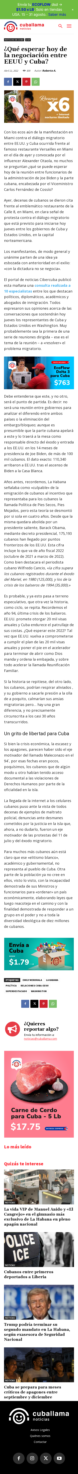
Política (11, 985)
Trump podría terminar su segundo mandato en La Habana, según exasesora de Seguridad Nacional (37, 1332)
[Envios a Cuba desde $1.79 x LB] (39, 969)
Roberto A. (49, 70)
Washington (39, 991)
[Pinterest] (26, 82)
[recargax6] (39, 121)
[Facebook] (8, 82)
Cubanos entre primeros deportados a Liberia (28, 1274)
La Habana (52, 979)
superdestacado (16, 991)
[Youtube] (59, 1458)
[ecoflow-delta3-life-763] (39, 373)
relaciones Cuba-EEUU (35, 985)
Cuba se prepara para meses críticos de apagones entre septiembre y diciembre (32, 1392)
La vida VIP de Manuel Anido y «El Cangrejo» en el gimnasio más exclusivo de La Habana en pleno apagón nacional (38, 1217)
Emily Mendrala (32, 979)
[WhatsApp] (36, 82)
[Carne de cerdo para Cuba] (39, 1136)
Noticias (10, 1202)
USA (28, 39)
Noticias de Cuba (14, 39)
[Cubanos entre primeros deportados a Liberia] (39, 1249)
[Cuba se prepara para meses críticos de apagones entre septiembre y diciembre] (39, 1364)
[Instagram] (32, 1458)
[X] (17, 82)
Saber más (57, 14)
